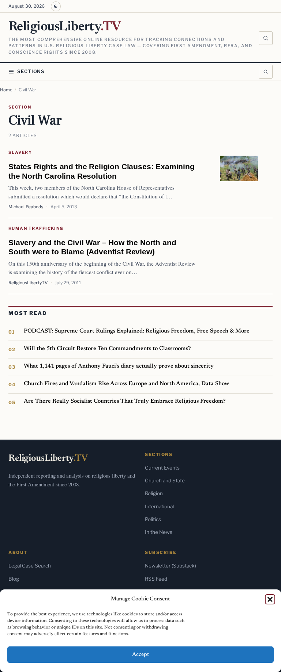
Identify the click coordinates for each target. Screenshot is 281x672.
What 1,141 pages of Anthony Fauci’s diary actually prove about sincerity (119, 366)
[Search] (266, 38)
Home (6, 89)
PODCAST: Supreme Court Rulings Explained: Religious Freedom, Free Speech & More (137, 331)
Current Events (162, 468)
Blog (13, 579)
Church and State (165, 480)
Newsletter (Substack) (170, 566)
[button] (270, 599)
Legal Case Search (29, 566)
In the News (158, 532)
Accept (140, 654)
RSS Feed (156, 579)
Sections (31, 71)
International (159, 506)
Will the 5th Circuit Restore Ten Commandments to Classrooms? (107, 349)
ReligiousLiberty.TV (28, 282)
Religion (154, 493)
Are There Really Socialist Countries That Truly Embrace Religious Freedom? (124, 401)
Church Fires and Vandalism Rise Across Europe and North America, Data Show (126, 384)
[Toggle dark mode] (56, 6)
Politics (153, 519)
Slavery (20, 152)
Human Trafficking (35, 228)
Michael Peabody (25, 206)
